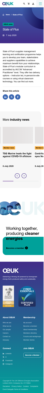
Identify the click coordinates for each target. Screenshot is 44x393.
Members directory (30, 333)
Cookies (26, 386)
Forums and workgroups (32, 336)
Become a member (30, 326)
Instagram (9, 364)
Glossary (6, 340)
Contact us (6, 336)
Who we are (7, 322)
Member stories (29, 340)
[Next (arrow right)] (40, 196)
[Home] (4, 15)
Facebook (9, 360)
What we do (7, 326)
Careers (5, 333)
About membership (30, 329)
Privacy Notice (17, 386)
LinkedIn (8, 353)
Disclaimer (6, 386)
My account (27, 322)
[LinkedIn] (5, 97)
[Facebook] (17, 97)
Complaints (34, 386)
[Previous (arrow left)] (4, 196)
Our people (7, 329)
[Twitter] (11, 97)
